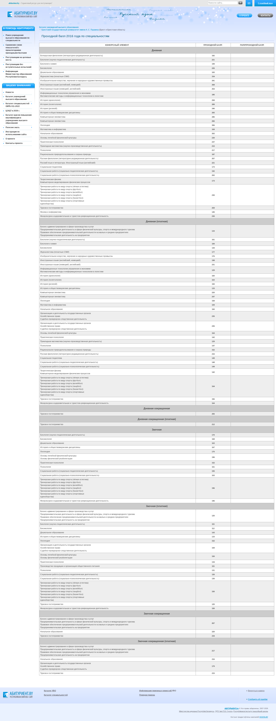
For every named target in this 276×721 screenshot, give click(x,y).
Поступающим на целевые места (18, 58)
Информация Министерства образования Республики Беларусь (19, 74)
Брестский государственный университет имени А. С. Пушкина (70, 30)
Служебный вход (265, 3)
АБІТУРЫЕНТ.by (232, 708)
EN (249, 3)
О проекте (10, 139)
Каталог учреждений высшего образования (16, 97)
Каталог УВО (50, 691)
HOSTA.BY (263, 717)
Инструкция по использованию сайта (16, 133)
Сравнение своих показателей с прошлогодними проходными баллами (16, 49)
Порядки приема (147, 695)
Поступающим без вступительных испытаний (18, 65)
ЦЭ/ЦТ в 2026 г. (13, 111)
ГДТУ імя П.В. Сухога (223, 711)
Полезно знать (12, 127)
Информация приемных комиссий (155, 691)
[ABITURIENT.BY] (22, 14)
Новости (10, 92)
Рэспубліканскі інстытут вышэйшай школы (250, 711)
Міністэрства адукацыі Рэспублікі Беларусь (196, 711)
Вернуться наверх (256, 691)
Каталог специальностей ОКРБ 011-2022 (17, 104)
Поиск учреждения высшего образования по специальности (17, 38)
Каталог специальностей (56, 695)
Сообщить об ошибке (258, 699)
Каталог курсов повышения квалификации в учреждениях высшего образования (19, 119)
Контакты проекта (14, 143)
